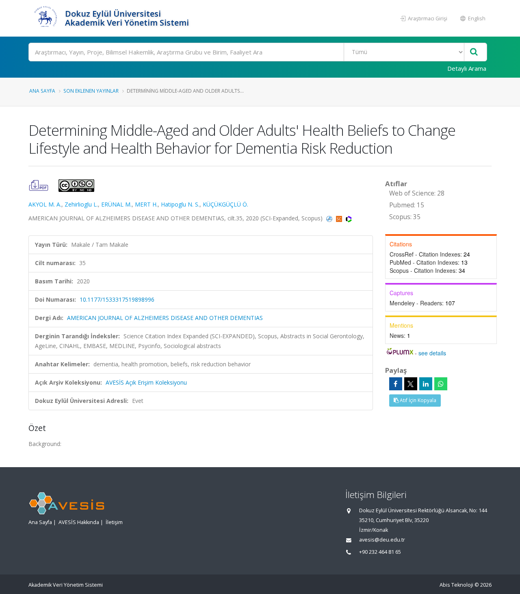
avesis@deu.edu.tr (382, 539)
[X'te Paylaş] (410, 383)
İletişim (114, 522)
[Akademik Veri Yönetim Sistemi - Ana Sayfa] (45, 18)
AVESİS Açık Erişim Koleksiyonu (146, 382)
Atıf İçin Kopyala (417, 400)
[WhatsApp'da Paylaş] (440, 383)
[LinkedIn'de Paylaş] (425, 383)
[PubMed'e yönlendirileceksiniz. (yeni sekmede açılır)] (330, 218)
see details (432, 353)
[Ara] (474, 52)
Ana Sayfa (42, 90)
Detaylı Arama (466, 68)
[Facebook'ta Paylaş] (395, 383)
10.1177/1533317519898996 (117, 299)
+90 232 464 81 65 (380, 551)
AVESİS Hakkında (78, 522)
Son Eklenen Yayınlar (91, 90)
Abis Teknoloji (456, 584)
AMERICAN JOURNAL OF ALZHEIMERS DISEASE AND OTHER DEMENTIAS (165, 318)
